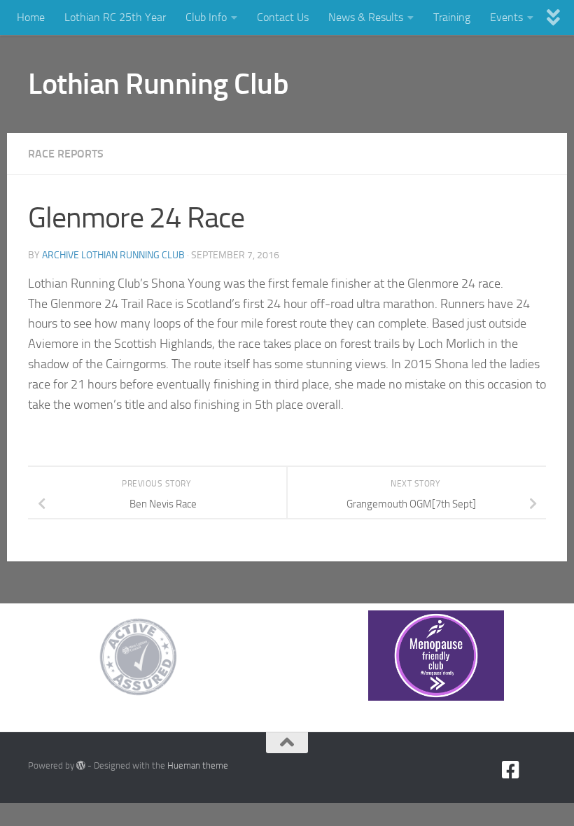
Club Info (206, 17)
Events (506, 17)
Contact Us (283, 17)
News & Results (365, 17)
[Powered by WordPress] (80, 765)
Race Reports (66, 153)
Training (451, 17)
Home (31, 17)
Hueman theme (197, 765)
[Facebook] (511, 770)
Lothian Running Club (158, 84)
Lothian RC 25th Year (115, 17)
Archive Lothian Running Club (113, 255)
